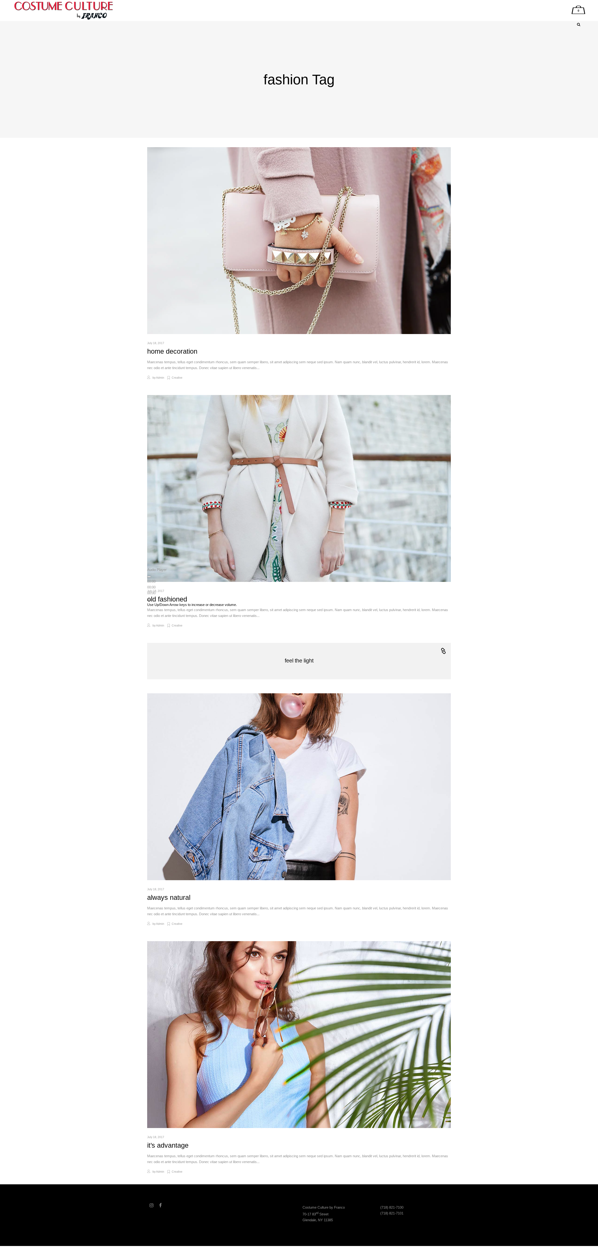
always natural (168, 897)
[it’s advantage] (299, 1034)
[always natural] (299, 786)
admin (160, 377)
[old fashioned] (299, 488)
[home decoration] (299, 240)
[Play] (149, 576)
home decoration (172, 351)
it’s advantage (168, 1145)
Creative (177, 377)
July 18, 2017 (155, 343)
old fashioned (167, 599)
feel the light (299, 661)
